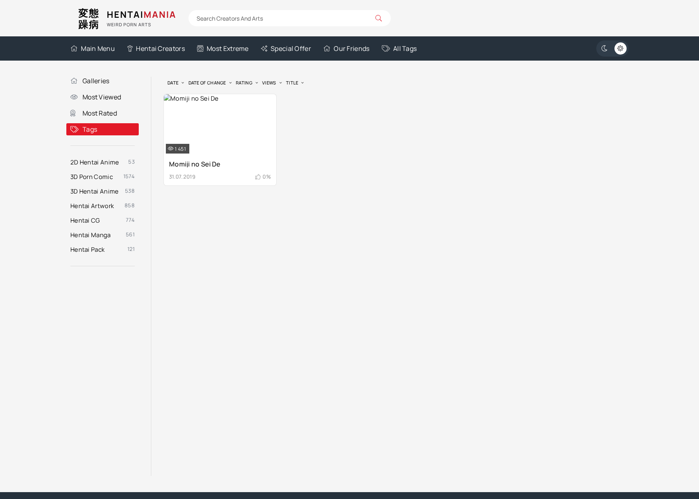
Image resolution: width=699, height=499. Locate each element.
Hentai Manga (90, 235)
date (172, 83)
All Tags (405, 48)
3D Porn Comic (91, 177)
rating (244, 83)
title (292, 83)
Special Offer (291, 48)
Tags (90, 129)
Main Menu (98, 48)
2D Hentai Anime (94, 162)
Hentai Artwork (92, 206)
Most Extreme (228, 48)
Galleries (96, 80)
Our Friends (351, 48)
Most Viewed (102, 97)
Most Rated (100, 113)
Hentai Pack (87, 249)
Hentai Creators (160, 48)
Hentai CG (85, 220)
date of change (207, 83)
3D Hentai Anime (94, 191)
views (269, 83)
